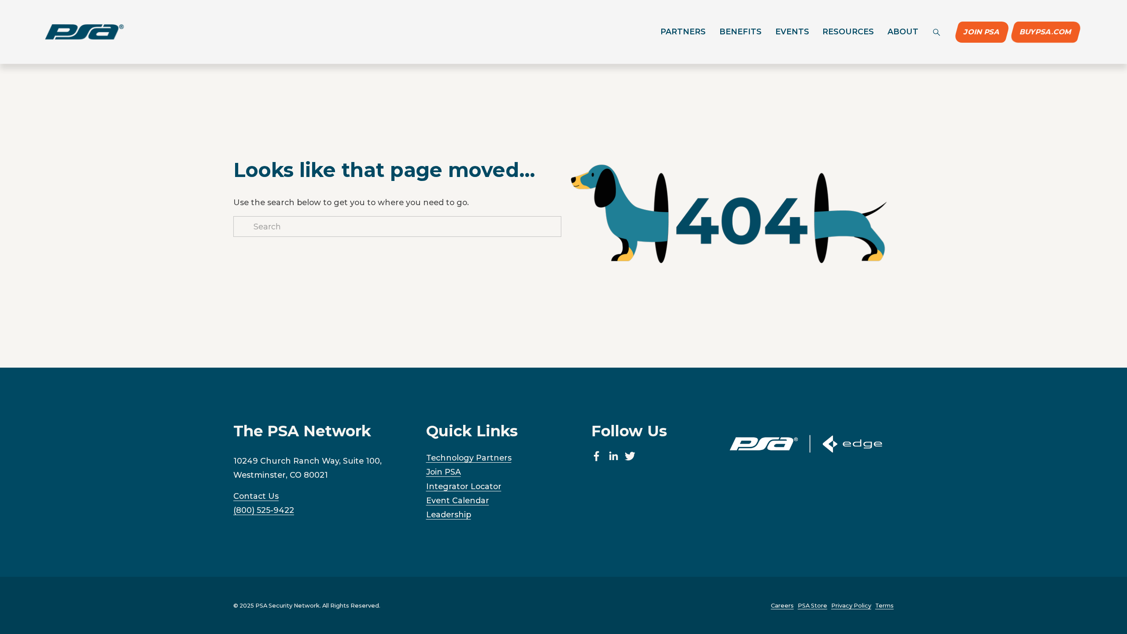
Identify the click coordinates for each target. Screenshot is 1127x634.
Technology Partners (469, 457)
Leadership (448, 514)
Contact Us (256, 496)
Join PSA (982, 32)
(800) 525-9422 (263, 510)
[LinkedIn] (613, 456)
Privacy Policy (851, 605)
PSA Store (812, 605)
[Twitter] (630, 456)
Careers (782, 605)
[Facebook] (596, 456)
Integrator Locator (463, 486)
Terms (884, 605)
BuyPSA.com (1046, 32)
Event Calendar (457, 500)
